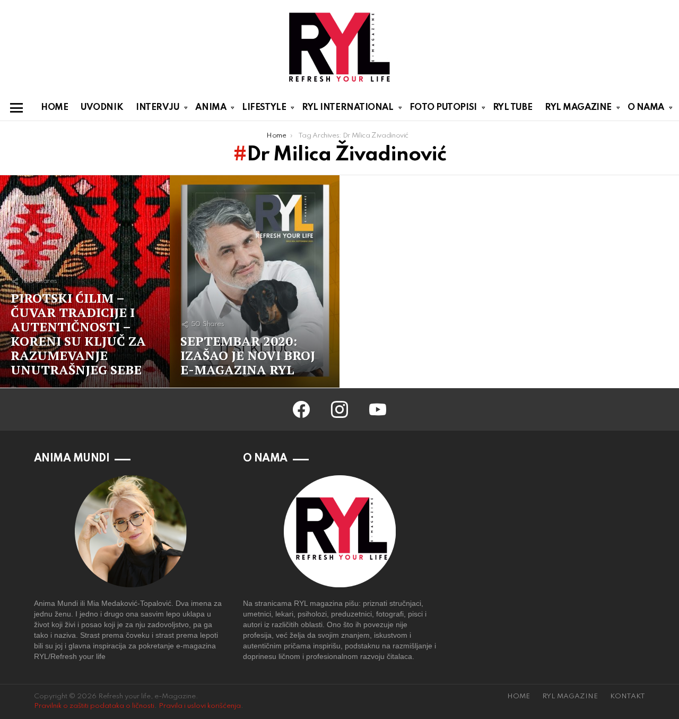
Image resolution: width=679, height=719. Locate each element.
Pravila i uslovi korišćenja (200, 706)
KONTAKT (627, 696)
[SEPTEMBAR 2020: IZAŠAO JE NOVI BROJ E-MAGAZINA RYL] (255, 281)
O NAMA (646, 107)
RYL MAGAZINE (578, 107)
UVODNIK (102, 107)
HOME (54, 107)
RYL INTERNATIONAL (347, 107)
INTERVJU (157, 107)
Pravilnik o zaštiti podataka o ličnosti (94, 706)
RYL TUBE (512, 107)
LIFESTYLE (264, 107)
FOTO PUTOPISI (443, 107)
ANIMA (210, 107)
